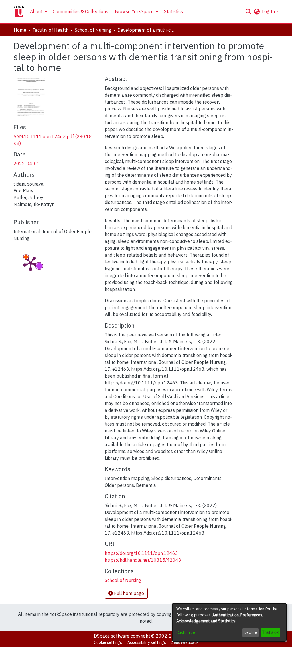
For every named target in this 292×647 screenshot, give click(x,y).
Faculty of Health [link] (50, 30)
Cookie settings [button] (108, 642)
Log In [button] (269, 11)
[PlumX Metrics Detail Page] (30, 263)
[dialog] (229, 622)
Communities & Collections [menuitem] (80, 11)
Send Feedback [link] (184, 642)
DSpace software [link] (111, 636)
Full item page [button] (128, 593)
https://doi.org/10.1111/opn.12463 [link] (141, 553)
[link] (123, 580)
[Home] (18, 11)
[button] (248, 11)
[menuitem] (38, 11)
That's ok (270, 632)
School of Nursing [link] (93, 30)
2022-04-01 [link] (26, 163)
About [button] (36, 11)
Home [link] (20, 30)
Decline (250, 632)
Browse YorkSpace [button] (134, 11)
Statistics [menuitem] (173, 11)
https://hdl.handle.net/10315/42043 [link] (143, 560)
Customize (185, 632)
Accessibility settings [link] (146, 642)
